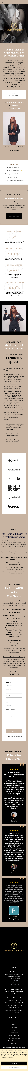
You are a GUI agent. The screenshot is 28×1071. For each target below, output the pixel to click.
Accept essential (14, 1067)
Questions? (9, 717)
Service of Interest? (11, 709)
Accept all (14, 1063)
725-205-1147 (14, 980)
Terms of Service (18, 736)
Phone (8, 695)
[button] (2, 2)
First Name (8, 682)
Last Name (8, 689)
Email (7, 702)
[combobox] (14, 713)
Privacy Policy (9, 736)
